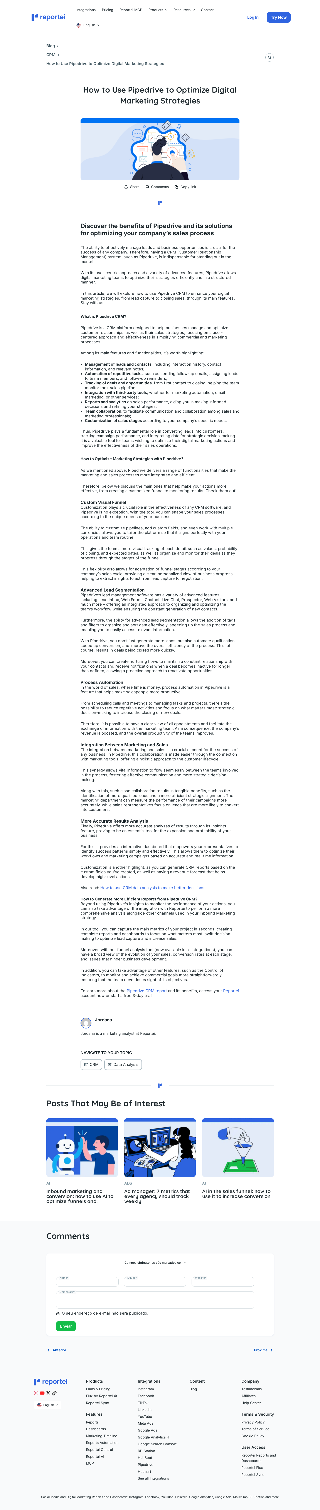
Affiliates (248, 1396)
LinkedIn (145, 1409)
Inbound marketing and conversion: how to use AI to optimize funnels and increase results (79, 1196)
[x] (48, 1393)
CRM (51, 54)
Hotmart (144, 1471)
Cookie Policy (252, 1436)
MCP (90, 1463)
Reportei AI (95, 1456)
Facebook (146, 1396)
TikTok (143, 1403)
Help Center (251, 1403)
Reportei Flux (252, 1467)
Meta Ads (145, 1423)
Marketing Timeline (101, 1436)
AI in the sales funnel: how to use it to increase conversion (236, 1194)
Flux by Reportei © (101, 1396)
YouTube (145, 1416)
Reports (92, 1422)
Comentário (68, 1291)
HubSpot (145, 1457)
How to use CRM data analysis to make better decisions (152, 887)
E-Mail (132, 1277)
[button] (165, 9)
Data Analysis (125, 1064)
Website (200, 1277)
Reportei (231, 990)
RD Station (146, 1451)
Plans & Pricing (98, 1389)
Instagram (146, 1389)
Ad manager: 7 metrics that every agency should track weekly (157, 1196)
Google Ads (147, 1430)
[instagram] (36, 1393)
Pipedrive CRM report (147, 990)
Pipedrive (145, 1464)
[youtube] (42, 1393)
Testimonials (251, 1389)
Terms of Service (255, 1429)
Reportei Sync (97, 1403)
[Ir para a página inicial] (50, 1382)
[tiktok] (54, 1393)
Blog (50, 45)
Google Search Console (157, 1444)
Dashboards (96, 1429)
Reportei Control (99, 1449)
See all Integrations (153, 1478)
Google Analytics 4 (153, 1437)
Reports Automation (102, 1442)
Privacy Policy (253, 1422)
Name (64, 1277)
